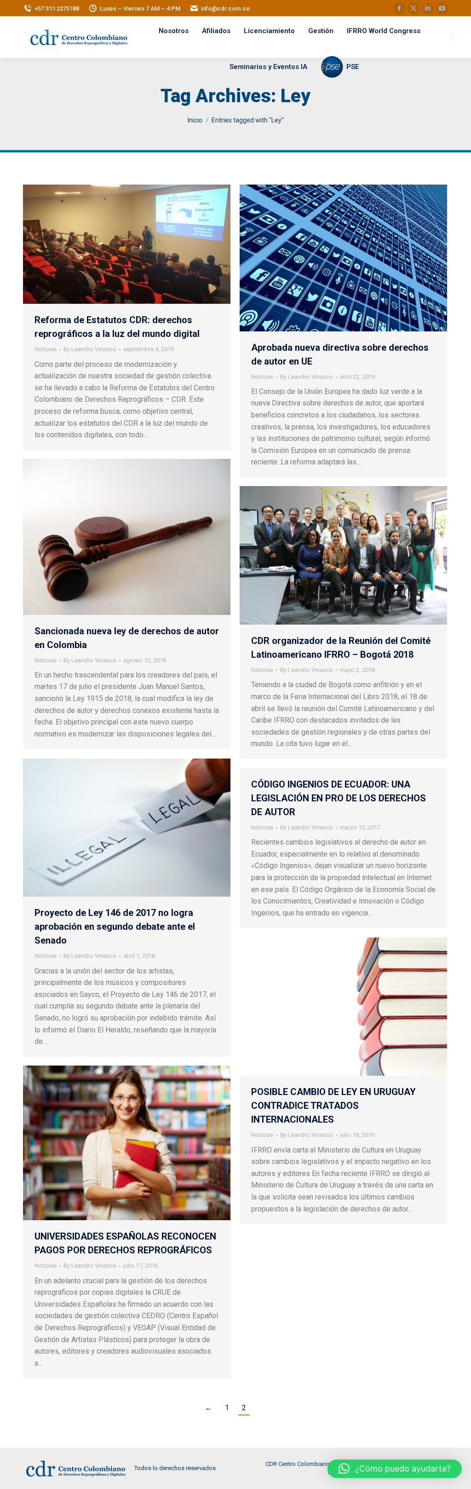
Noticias (45, 349)
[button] (394, 1469)
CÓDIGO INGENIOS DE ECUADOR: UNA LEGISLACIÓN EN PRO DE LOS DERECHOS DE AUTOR (338, 798)
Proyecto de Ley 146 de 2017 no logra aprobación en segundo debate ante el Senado (114, 926)
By (89, 349)
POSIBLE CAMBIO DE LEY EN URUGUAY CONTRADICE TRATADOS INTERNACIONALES (333, 1105)
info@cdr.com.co (225, 8)
